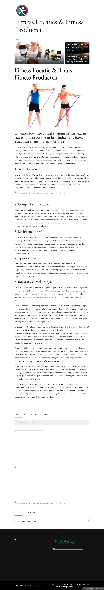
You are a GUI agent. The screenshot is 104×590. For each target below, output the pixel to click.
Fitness (19, 55)
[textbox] (52, 521)
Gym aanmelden (66, 584)
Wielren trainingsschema (64, 587)
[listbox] (52, 53)
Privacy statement (82, 584)
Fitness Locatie (72, 44)
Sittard (84, 56)
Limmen (83, 44)
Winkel (54, 584)
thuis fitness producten (74, 327)
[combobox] (52, 520)
